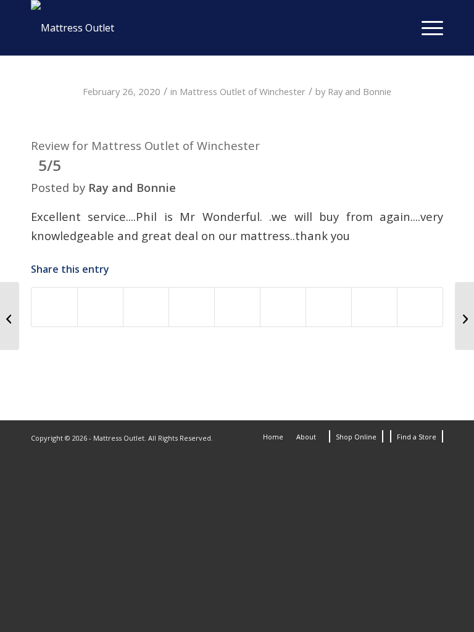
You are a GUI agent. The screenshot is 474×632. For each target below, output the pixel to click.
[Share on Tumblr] (283, 307)
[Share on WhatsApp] (145, 307)
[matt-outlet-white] (72, 28)
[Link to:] (9, 316)
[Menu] (426, 28)
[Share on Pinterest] (191, 307)
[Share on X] (100, 307)
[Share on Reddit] (328, 307)
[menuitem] (426, 28)
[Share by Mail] (374, 307)
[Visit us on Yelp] (420, 307)
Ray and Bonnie (359, 91)
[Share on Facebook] (54, 307)
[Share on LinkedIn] (237, 307)
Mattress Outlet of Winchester (243, 91)
